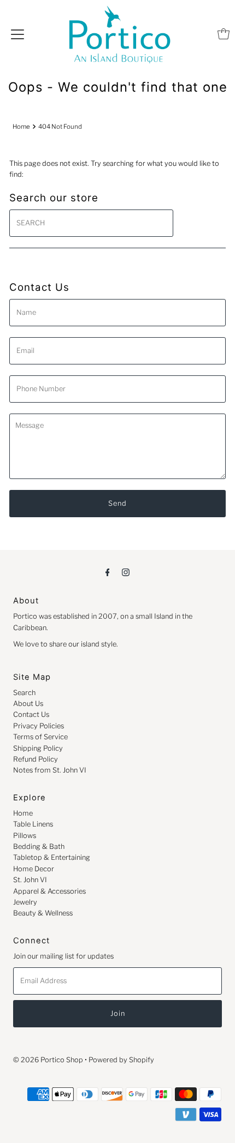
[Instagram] (126, 571)
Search (24, 693)
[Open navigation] (17, 33)
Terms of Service (40, 737)
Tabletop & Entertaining (51, 857)
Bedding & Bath (38, 846)
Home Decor (33, 869)
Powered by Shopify (121, 1060)
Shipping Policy (38, 748)
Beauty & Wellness (43, 913)
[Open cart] (224, 33)
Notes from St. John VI (49, 770)
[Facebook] (107, 571)
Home (21, 126)
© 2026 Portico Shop (48, 1060)
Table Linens (33, 824)
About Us (28, 703)
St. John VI (30, 880)
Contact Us (31, 714)
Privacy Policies (38, 726)
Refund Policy (35, 759)
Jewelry (25, 902)
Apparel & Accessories (49, 891)
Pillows (24, 835)
